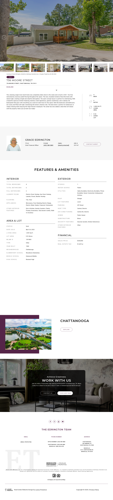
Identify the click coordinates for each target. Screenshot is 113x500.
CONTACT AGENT (92, 144)
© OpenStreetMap (59, 479)
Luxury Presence (41, 490)
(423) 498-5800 (61, 441)
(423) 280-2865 (48, 145)
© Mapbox (51, 479)
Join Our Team (65, 393)
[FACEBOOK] (50, 421)
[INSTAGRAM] (54, 421)
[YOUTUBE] (62, 421)
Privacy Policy (94, 490)
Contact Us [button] (48, 393)
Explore (66, 329)
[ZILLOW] (58, 421)
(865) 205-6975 (60, 446)
